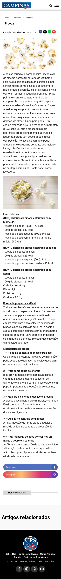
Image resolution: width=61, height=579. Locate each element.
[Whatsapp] (34, 569)
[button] (51, 5)
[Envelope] (42, 569)
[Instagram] (26, 569)
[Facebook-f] (19, 569)
